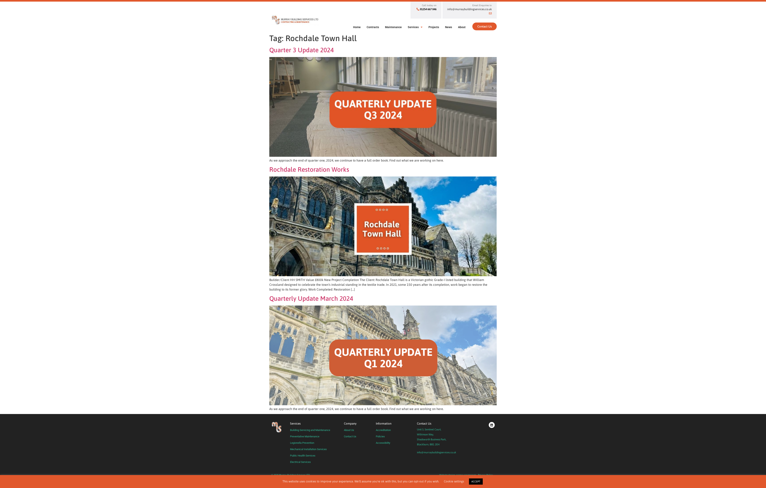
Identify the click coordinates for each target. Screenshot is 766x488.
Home (357, 27)
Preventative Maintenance (304, 436)
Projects (433, 27)
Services (413, 27)
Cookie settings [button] (454, 481)
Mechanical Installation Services (308, 449)
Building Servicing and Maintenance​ (310, 430)
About (462, 27)
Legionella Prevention (302, 442)
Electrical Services (300, 461)
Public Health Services (302, 455)
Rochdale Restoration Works (309, 169)
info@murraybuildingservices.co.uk (436, 452)
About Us (349, 430)
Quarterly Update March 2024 (311, 298)
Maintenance (393, 27)
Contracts (373, 27)
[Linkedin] (492, 425)
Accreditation (383, 430)
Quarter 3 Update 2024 (301, 50)
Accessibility (383, 442)
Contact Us (350, 436)
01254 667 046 (428, 9)
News (448, 27)
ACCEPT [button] (475, 481)
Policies (380, 436)
